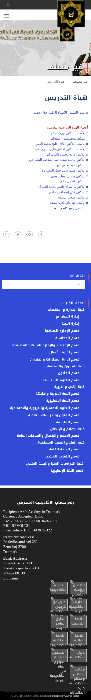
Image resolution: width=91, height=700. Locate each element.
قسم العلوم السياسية (61, 380)
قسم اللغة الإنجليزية (62, 400)
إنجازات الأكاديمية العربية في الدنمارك (77, 611)
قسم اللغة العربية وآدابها (57, 393)
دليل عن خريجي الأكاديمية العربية (58, 609)
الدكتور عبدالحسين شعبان (68, 138)
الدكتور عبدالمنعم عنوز (70, 165)
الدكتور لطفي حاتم (72, 181)
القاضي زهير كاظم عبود (69, 208)
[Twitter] (18, 234)
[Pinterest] (6, 234)
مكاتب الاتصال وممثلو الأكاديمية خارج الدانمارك (77, 681)
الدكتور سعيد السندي (71, 197)
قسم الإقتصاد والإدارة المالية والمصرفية (45, 345)
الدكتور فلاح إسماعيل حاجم (67, 192)
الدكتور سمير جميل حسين (68, 176)
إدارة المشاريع (67, 316)
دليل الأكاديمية (77, 654)
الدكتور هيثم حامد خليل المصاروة (63, 170)
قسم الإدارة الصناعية (62, 330)
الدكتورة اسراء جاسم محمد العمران (61, 186)
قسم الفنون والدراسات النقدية (53, 415)
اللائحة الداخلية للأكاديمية (58, 640)
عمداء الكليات (73, 303)
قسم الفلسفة (67, 422)
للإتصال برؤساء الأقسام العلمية (78, 592)
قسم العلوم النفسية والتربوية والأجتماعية (44, 407)
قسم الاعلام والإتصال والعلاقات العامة (48, 435)
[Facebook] (41, 234)
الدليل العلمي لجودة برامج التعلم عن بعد (60, 630)
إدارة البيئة (70, 323)
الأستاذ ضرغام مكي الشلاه (67, 202)
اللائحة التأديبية (78, 621)
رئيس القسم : (77, 112)
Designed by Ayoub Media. (66, 695)
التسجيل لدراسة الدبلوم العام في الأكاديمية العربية (58, 666)
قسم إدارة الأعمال (64, 352)
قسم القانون (68, 372)
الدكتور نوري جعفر (63, 133)
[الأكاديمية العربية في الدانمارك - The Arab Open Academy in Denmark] (71, 15)
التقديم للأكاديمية (58, 587)
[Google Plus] (29, 234)
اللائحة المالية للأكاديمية (77, 640)
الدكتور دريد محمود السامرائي (65, 154)
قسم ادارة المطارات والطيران (54, 359)
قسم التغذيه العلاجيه (61, 456)
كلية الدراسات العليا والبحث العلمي (55, 463)
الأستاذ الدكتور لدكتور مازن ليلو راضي (60, 149)
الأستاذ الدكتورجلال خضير (50, 112)
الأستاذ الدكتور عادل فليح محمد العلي (60, 143)
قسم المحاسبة (67, 338)
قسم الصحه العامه (64, 449)
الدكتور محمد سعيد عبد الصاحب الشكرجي (57, 159)
